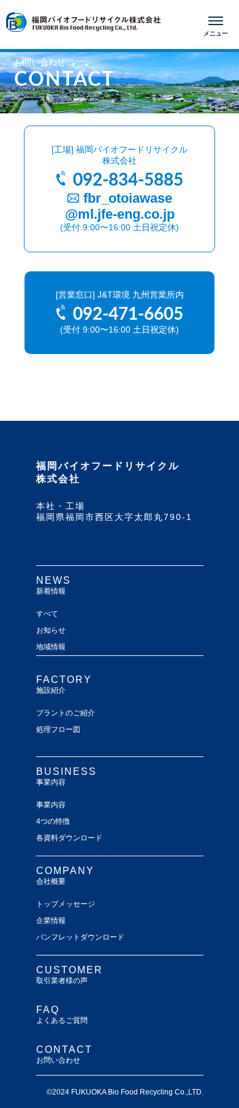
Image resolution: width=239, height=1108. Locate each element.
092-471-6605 (128, 313)
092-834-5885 (128, 178)
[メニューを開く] (216, 24)
